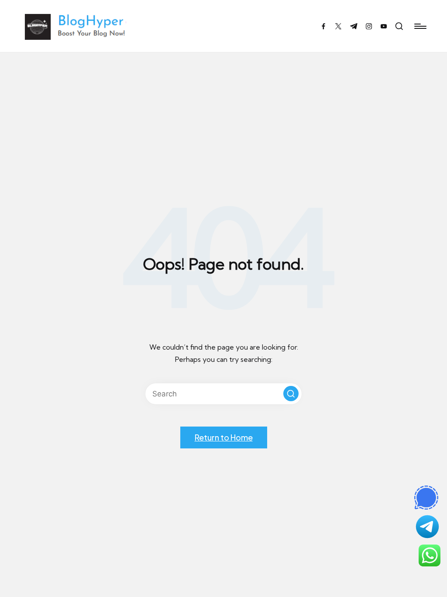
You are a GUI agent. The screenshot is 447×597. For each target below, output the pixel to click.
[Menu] (419, 26)
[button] (291, 393)
